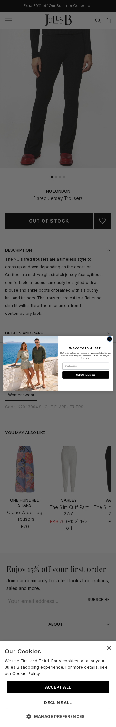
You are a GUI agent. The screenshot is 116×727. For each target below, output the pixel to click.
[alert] (58, 684)
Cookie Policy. (26, 673)
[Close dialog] (109, 338)
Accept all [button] (58, 687)
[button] (58, 716)
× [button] (108, 648)
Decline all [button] (58, 702)
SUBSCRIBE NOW (85, 374)
